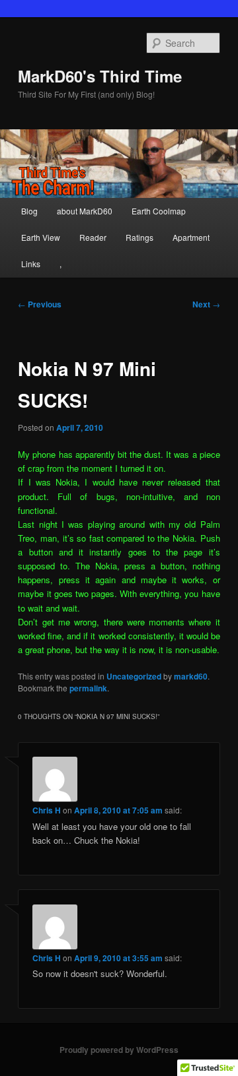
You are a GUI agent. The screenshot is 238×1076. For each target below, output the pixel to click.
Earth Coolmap (159, 210)
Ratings (139, 237)
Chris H (46, 810)
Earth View (40, 237)
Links (30, 263)
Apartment (191, 237)
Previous (39, 304)
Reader (92, 237)
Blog (29, 210)
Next (206, 304)
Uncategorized (133, 676)
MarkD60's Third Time (100, 76)
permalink (88, 688)
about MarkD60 (84, 210)
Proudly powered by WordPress (119, 1050)
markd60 (191, 676)
